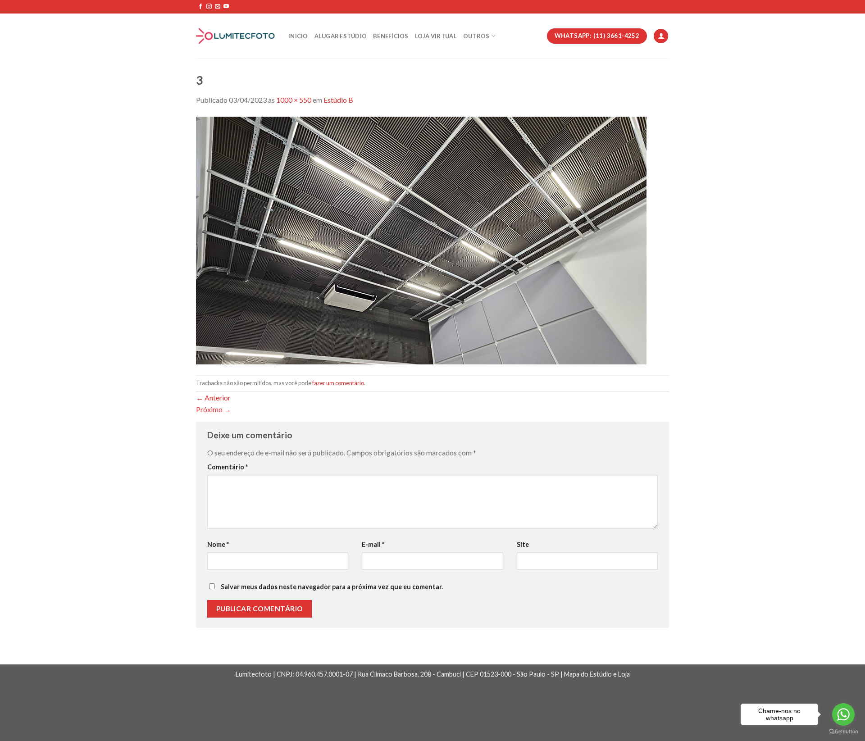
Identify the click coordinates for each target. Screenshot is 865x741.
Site (523, 544)
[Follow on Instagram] (209, 7)
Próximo (213, 409)
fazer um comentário (338, 382)
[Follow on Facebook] (200, 7)
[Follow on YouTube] (226, 7)
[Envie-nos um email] (217, 7)
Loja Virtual (436, 36)
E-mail (373, 544)
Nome (218, 544)
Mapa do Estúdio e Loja (597, 674)
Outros (476, 36)
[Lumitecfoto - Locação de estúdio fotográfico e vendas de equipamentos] (235, 36)
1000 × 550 (293, 99)
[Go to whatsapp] (843, 714)
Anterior (213, 397)
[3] (421, 239)
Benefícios (391, 36)
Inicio (298, 36)
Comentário (227, 467)
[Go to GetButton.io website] (843, 732)
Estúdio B (338, 99)
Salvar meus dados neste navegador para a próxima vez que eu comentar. (332, 587)
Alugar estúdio (340, 36)
